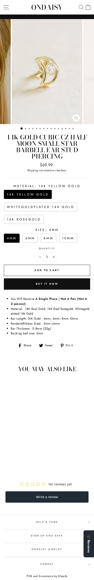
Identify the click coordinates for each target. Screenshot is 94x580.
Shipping (32, 170)
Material (47, 186)
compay (47, 564)
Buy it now (47, 284)
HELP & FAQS (47, 522)
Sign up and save (47, 535)
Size (47, 229)
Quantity (47, 248)
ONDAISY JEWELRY (47, 549)
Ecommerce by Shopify (53, 576)
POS (29, 576)
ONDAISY (47, 7)
